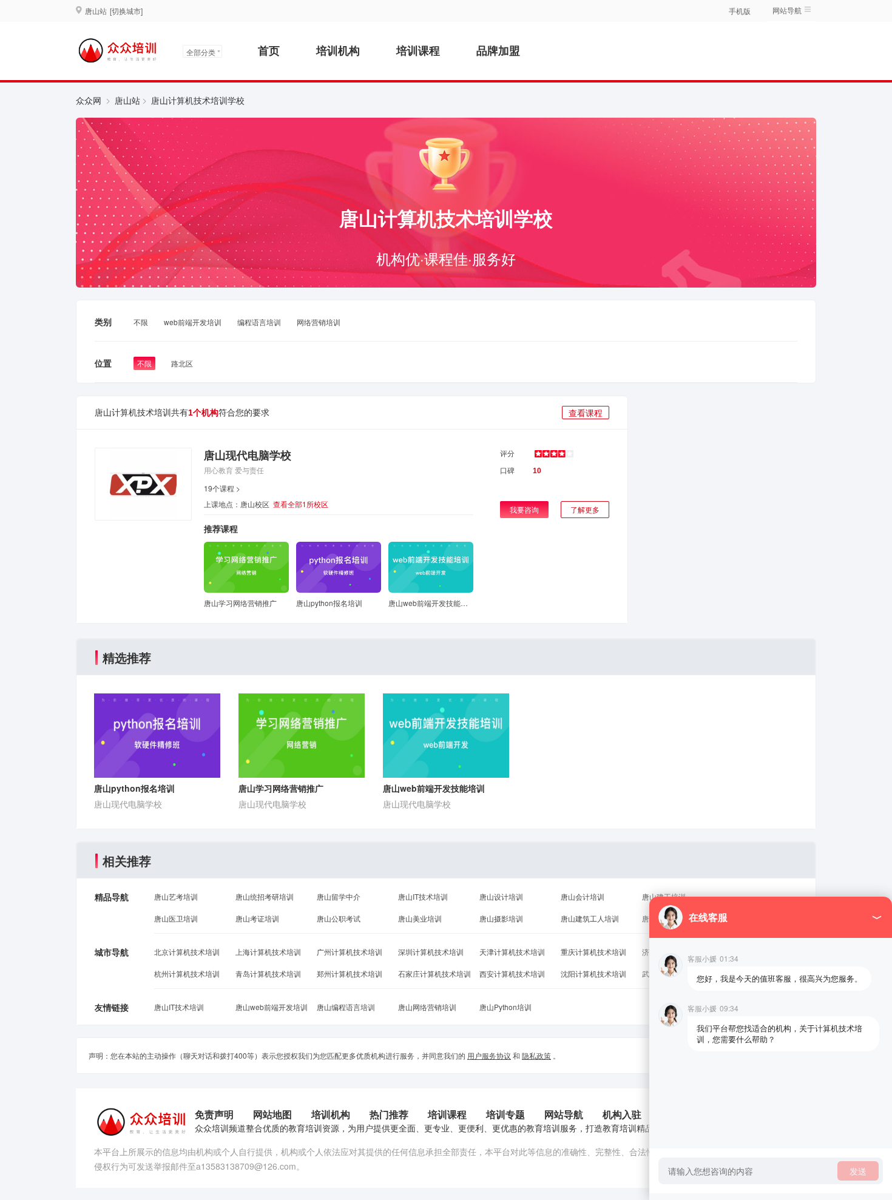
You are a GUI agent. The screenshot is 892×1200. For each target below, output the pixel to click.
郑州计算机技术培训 (349, 973)
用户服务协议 (489, 1055)
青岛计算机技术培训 (268, 973)
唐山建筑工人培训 (590, 918)
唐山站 (127, 100)
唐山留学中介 (338, 896)
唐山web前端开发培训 (271, 1007)
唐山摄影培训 (501, 918)
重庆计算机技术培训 (593, 951)
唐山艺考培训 (176, 896)
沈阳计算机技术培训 (593, 973)
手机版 (740, 10)
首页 (269, 50)
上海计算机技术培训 (268, 951)
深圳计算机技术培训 (431, 951)
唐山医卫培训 (176, 918)
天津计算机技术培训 (512, 951)
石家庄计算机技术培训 (434, 973)
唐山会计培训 (582, 896)
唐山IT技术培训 (423, 896)
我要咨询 (524, 509)
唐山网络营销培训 (427, 1007)
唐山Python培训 (505, 1007)
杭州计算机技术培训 (187, 973)
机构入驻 (622, 1114)
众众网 (88, 100)
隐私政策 (536, 1055)
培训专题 (505, 1114)
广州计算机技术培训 (349, 951)
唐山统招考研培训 (264, 896)
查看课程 (586, 412)
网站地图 (272, 1114)
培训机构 (338, 50)
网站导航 (563, 1114)
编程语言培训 (259, 322)
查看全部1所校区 (300, 504)
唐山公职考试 (338, 918)
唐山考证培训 (257, 918)
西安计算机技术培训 (512, 973)
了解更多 (585, 509)
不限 (140, 322)
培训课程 (418, 50)
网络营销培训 (318, 322)
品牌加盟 (498, 50)
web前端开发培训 (192, 322)
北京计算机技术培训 (187, 951)
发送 (858, 1171)
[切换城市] (126, 10)
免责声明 (214, 1114)
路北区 (182, 363)
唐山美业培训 (420, 918)
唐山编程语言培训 (346, 1007)
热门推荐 (389, 1114)
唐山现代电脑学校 (247, 455)
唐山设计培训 (501, 896)
